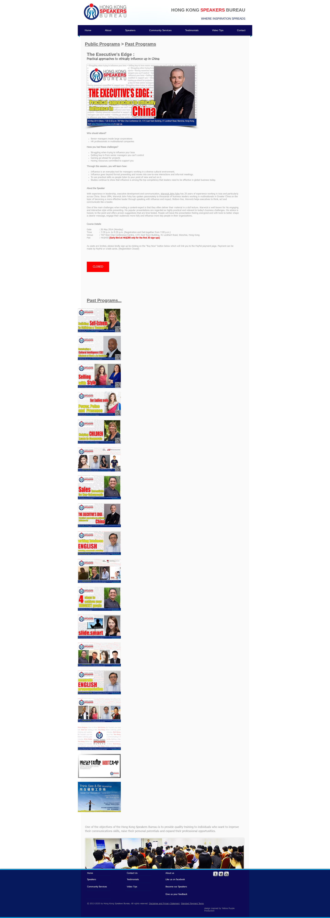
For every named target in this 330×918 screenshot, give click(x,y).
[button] (98, 267)
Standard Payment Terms (192, 904)
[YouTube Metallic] (226, 874)
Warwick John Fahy (170, 194)
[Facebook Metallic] (215, 874)
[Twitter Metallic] (221, 874)
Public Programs (102, 44)
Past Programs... (104, 300)
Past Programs (140, 44)
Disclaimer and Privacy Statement (164, 904)
